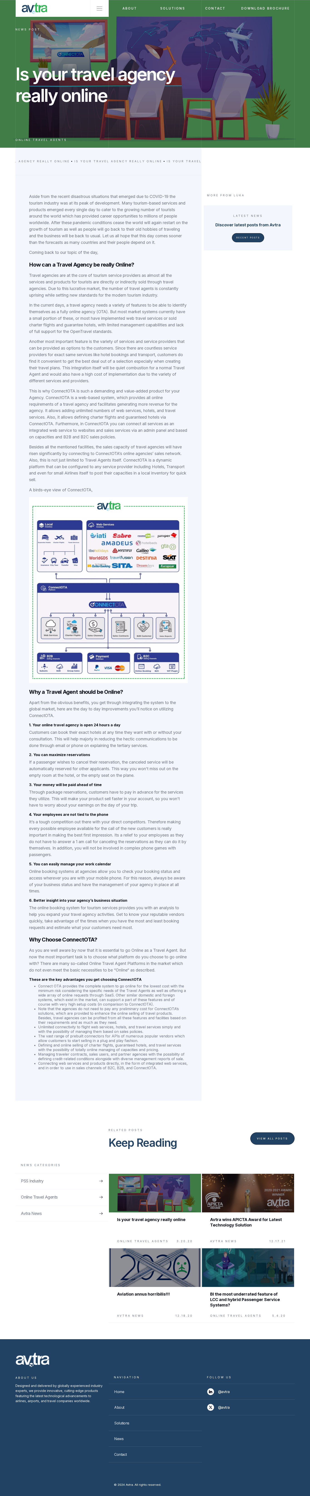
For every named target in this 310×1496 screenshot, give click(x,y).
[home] (32, 8)
